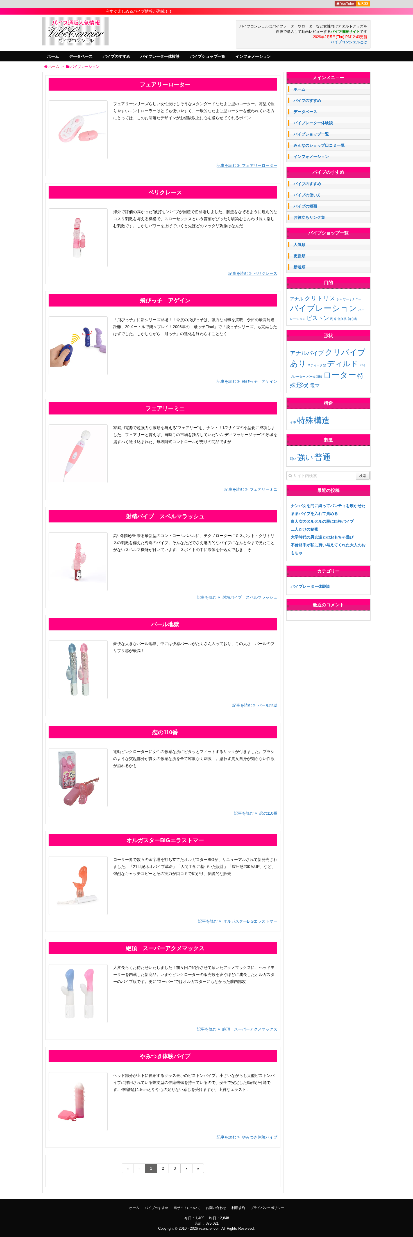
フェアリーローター (165, 84)
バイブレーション (323, 308)
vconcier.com (210, 1228)
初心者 (352, 319)
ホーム (53, 56)
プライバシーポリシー (267, 1208)
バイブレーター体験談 (160, 56)
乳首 (333, 319)
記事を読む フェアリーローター (247, 165)
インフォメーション (253, 56)
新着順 (299, 267)
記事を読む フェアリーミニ (250, 489)
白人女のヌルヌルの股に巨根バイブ (322, 521)
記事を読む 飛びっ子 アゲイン (247, 381)
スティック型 (316, 365)
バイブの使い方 (307, 195)
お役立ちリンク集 (309, 217)
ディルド (342, 364)
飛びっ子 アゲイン (165, 300)
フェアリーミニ (165, 408)
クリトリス (320, 298)
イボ (293, 422)
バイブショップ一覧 (207, 56)
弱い (293, 458)
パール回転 (314, 376)
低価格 (342, 319)
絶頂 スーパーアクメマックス (165, 948)
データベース (81, 56)
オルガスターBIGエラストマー (165, 840)
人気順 (299, 245)
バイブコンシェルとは (349, 42)
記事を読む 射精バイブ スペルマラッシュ (237, 597)
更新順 (299, 256)
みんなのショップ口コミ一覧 (319, 145)
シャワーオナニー (349, 299)
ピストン (318, 318)
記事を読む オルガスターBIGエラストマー (237, 921)
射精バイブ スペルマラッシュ (165, 516)
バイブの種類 (305, 206)
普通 (322, 457)
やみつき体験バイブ (165, 1056)
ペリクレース (165, 192)
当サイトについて (187, 1208)
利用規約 (238, 1208)
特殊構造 (313, 420)
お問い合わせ (216, 1208)
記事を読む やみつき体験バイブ (247, 1137)
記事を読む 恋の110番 (255, 813)
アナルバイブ (307, 353)
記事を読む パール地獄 (254, 705)
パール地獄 (165, 624)
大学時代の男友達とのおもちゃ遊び (322, 537)
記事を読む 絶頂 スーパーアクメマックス (237, 1029)
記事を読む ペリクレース (252, 273)
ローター (339, 374)
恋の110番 (165, 732)
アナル (296, 298)
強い (305, 457)
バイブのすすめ (116, 56)
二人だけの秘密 (304, 529)
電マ (315, 385)
